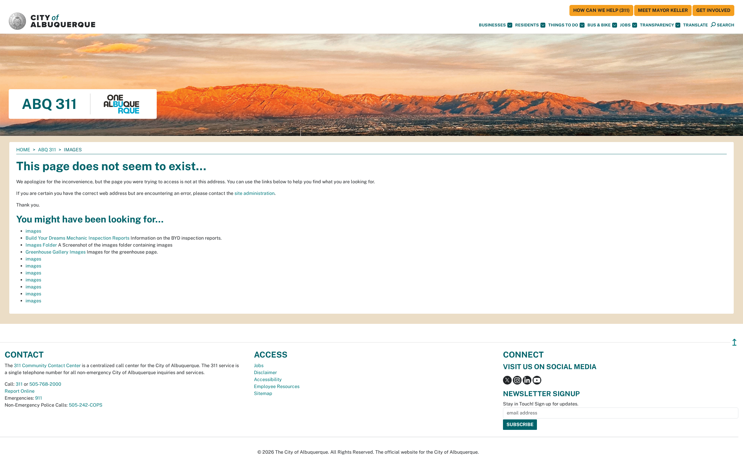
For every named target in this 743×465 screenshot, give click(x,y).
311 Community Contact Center (47, 365)
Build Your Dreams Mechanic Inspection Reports (77, 238)
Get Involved (713, 10)
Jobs (625, 25)
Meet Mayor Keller (663, 10)
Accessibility (268, 379)
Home (23, 149)
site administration (255, 193)
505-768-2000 (45, 384)
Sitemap (263, 393)
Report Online (20, 391)
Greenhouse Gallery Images (56, 252)
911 (38, 398)
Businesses (492, 25)
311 (19, 384)
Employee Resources (277, 386)
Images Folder (41, 245)
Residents (527, 25)
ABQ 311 (47, 149)
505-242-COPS (85, 405)
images (33, 231)
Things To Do (563, 25)
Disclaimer (265, 372)
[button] (695, 25)
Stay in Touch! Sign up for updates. (540, 404)
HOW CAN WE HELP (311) (601, 10)
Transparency (657, 25)
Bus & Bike (599, 25)
